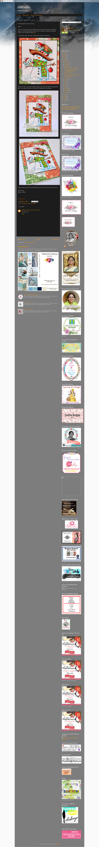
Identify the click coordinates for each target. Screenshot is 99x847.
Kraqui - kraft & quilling (36, 15)
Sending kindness (68, 76)
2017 (64, 60)
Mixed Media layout (23, 246)
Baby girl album (67, 72)
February (67, 90)
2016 (64, 94)
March (66, 88)
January (67, 92)
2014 (64, 98)
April (66, 86)
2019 (64, 57)
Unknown (24, 210)
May (66, 84)
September (67, 66)
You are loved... (27, 302)
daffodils (24, 6)
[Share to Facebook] (36, 201)
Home (19, 15)
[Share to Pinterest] (37, 201)
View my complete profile (74, 30)
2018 (64, 58)
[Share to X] (35, 201)
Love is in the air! (28, 309)
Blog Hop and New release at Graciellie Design (71, 70)
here (34, 32)
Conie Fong (30, 203)
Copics (34, 203)
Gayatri (71, 28)
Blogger (57, 844)
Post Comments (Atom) (29, 242)
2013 (64, 100)
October (67, 64)
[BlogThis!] (33, 201)
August (66, 79)
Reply (23, 213)
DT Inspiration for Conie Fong (71, 67)
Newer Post (21, 239)
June (66, 82)
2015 (64, 96)
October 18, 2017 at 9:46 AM (33, 210)
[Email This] (32, 201)
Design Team (26, 15)
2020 (64, 55)
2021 (64, 53)
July (66, 80)
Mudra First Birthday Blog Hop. (31, 294)
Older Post (55, 239)
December (67, 62)
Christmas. (24, 203)
